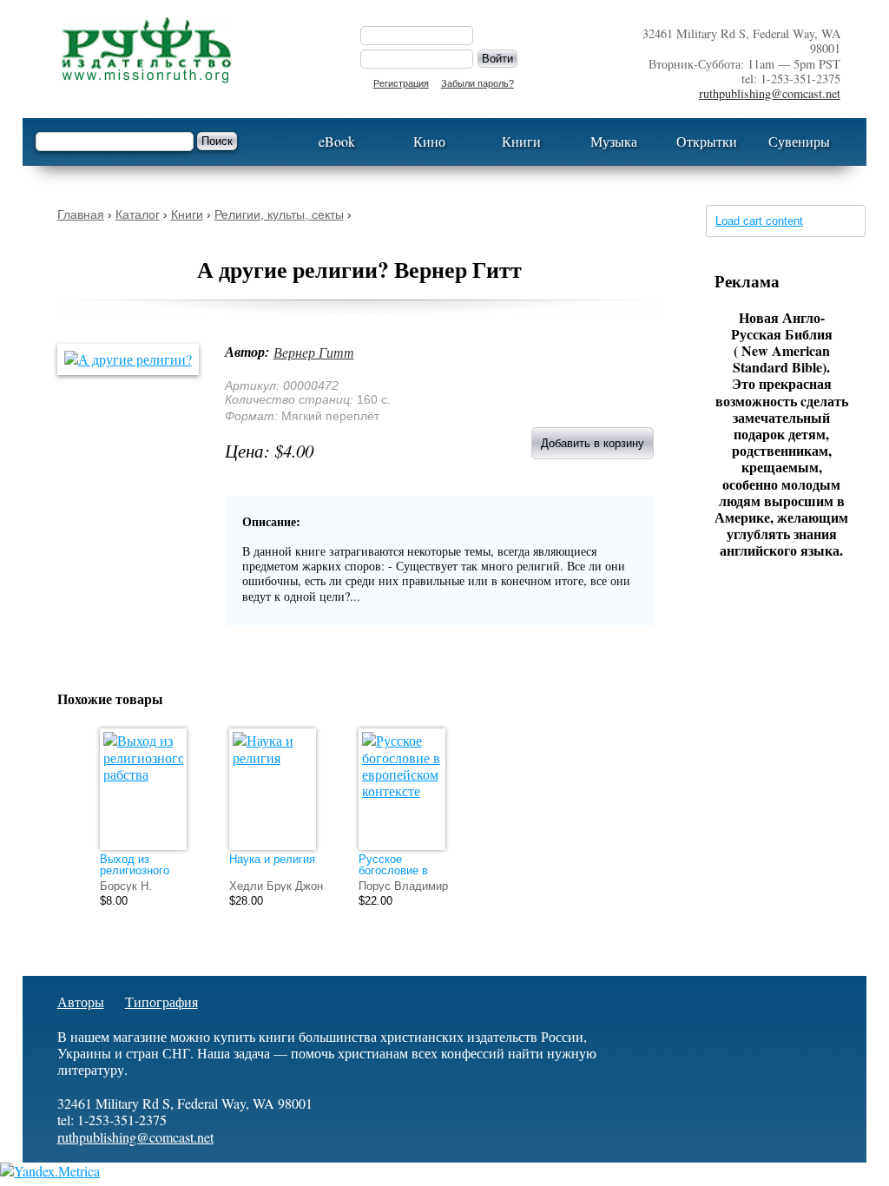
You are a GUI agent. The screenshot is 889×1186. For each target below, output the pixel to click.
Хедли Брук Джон (276, 886)
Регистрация (401, 83)
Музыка (613, 141)
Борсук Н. (126, 886)
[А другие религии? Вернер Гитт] (136, 359)
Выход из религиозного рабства (134, 870)
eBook (337, 141)
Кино (429, 141)
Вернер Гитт (313, 352)
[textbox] (115, 141)
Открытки (706, 141)
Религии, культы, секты (279, 214)
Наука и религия (272, 859)
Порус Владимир (403, 886)
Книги (521, 141)
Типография (161, 1001)
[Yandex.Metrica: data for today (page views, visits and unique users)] (50, 1171)
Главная (80, 214)
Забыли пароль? (477, 83)
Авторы (80, 1001)
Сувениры (799, 141)
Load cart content (759, 220)
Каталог (137, 214)
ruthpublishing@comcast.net (769, 93)
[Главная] (191, 50)
